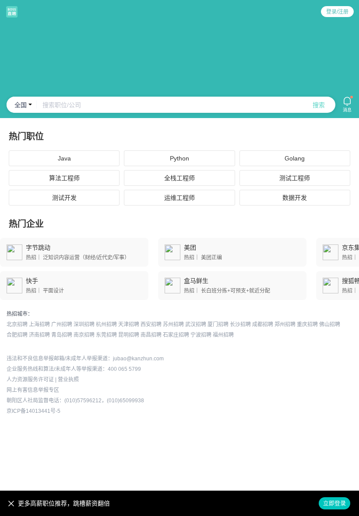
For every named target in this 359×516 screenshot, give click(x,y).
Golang (295, 158)
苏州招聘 (173, 324)
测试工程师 (294, 177)
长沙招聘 (240, 324)
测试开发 (64, 197)
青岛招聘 (61, 335)
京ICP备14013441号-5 (33, 411)
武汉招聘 (195, 324)
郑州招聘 (285, 324)
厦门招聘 (218, 324)
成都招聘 (262, 324)
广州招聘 (61, 324)
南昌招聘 (151, 335)
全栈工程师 (179, 177)
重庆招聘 (307, 324)
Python (179, 158)
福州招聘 (223, 335)
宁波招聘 (200, 335)
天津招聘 (128, 324)
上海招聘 (39, 324)
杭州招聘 (106, 324)
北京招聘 (17, 324)
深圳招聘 (84, 324)
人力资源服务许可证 (30, 380)
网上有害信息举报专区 (33, 390)
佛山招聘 (329, 324)
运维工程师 (179, 197)
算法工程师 (64, 177)
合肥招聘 (17, 335)
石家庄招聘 (176, 335)
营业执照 (68, 380)
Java (64, 158)
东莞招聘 (106, 335)
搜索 (319, 104)
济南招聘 (39, 335)
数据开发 (294, 197)
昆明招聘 (128, 335)
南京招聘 (84, 335)
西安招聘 (151, 324)
